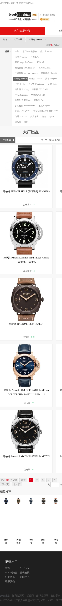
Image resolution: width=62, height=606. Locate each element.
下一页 (48, 140)
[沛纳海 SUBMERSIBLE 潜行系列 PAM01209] (26, 166)
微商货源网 (18, 595)
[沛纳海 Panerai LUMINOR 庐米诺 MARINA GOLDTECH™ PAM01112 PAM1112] (26, 365)
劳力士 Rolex (46, 51)
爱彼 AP (40, 62)
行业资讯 (10, 577)
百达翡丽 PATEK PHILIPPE (45, 111)
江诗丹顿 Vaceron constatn (26, 73)
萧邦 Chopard (48, 116)
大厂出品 (18, 39)
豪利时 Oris (39, 100)
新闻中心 (24, 577)
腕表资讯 (24, 572)
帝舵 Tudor (52, 84)
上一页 (40, 140)
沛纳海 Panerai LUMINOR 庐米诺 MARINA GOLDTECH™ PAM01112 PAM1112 (26, 392)
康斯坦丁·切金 (21, 122)
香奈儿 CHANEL (22, 111)
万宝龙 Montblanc (36, 84)
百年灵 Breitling (22, 89)
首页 (5, 39)
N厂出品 (24, 568)
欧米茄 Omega (35, 78)
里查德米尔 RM (38, 95)
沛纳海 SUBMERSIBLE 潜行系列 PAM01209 (26, 191)
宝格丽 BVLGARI (40, 89)
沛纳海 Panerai (35, 39)
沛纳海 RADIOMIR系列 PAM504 (26, 324)
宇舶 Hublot (20, 84)
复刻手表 (55, 595)
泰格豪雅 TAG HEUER (25, 68)
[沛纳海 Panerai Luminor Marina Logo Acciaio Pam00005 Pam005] (26, 233)
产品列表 (7, 140)
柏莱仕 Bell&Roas (22, 100)
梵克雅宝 (34, 116)
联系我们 (10, 581)
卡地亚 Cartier (21, 57)
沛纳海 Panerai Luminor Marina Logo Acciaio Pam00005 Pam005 (26, 259)
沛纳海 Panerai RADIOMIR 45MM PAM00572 (26, 456)
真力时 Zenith (44, 68)
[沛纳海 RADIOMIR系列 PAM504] (26, 299)
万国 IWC (34, 57)
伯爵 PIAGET (21, 116)
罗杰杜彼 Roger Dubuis (25, 106)
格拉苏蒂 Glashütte (49, 73)
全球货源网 (42, 595)
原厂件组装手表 (29, 51)
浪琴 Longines (51, 78)
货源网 (30, 595)
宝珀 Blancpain (21, 95)
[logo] (30, 16)
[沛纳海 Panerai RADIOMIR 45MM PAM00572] (26, 431)
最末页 (16, 484)
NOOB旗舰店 (11, 572)
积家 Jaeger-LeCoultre (24, 62)
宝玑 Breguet (44, 106)
